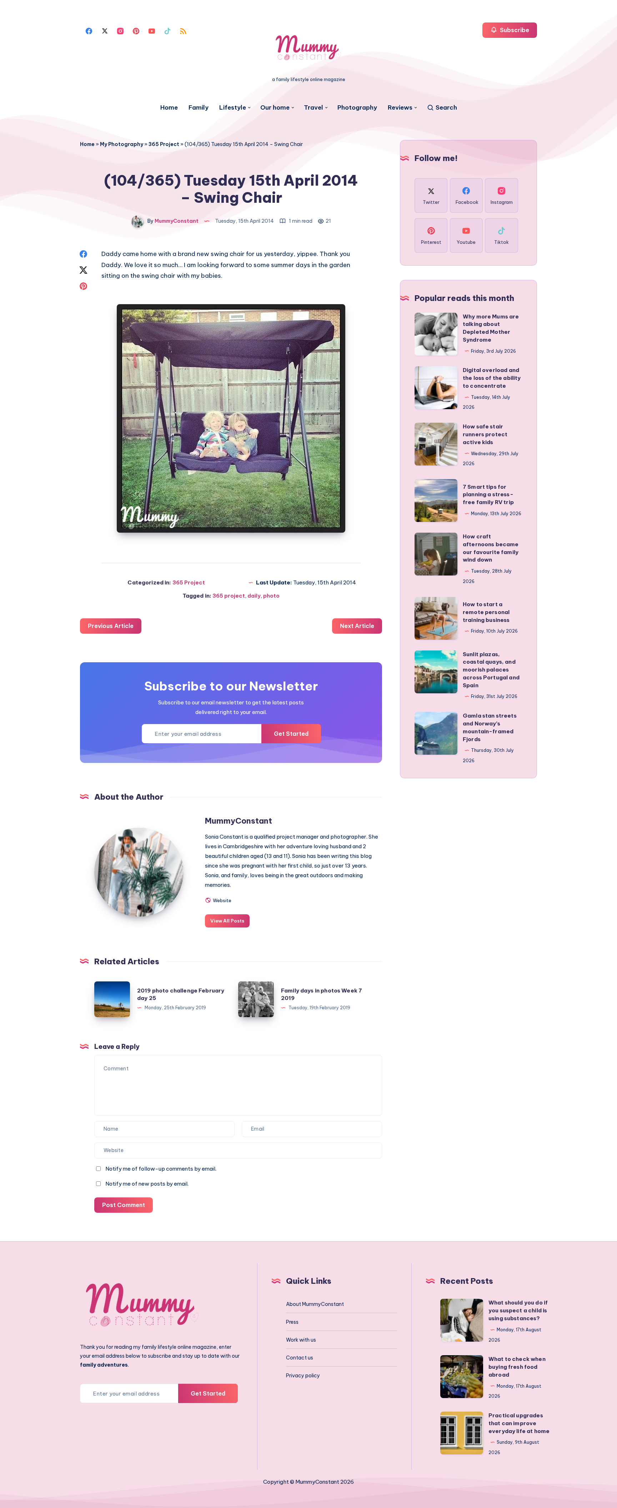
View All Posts (227, 921)
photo (271, 595)
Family (199, 107)
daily (254, 595)
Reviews (400, 107)
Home (169, 107)
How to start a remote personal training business (486, 612)
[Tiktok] (167, 30)
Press (292, 1322)
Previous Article (111, 625)
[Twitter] (104, 30)
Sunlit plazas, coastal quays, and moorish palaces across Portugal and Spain (491, 670)
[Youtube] (151, 30)
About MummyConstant (315, 1304)
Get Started (291, 733)
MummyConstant (238, 821)
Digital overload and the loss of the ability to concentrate (492, 378)
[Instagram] (120, 30)
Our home (275, 107)
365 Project (164, 144)
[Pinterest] (136, 30)
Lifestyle (232, 107)
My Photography (121, 144)
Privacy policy (303, 1375)
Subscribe (513, 30)
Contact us (299, 1357)
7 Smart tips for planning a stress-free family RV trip (488, 494)
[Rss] (183, 30)
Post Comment (123, 1204)
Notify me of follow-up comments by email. (160, 1168)
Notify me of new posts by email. (147, 1183)
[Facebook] (89, 30)
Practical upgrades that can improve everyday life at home (519, 1423)
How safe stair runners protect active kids (485, 434)
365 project (228, 595)
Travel (313, 107)
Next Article (357, 625)
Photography (357, 107)
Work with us (301, 1340)
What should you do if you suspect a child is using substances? (518, 1310)
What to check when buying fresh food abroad (517, 1367)
